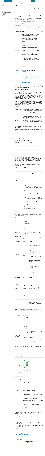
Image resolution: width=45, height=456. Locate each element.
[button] (40, 1)
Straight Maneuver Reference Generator (7, 12)
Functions (25, 3)
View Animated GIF (26, 370)
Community (14, 1)
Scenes (35, 3)
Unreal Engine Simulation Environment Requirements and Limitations (24, 19)
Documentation (16, 3)
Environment (3, 14)
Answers (42, 3)
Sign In (38, 1)
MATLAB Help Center (8, 1)
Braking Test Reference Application (19, 433)
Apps (32, 3)
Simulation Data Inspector (18, 439)
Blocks (29, 3)
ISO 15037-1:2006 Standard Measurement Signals (21, 438)
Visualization (17, 70)
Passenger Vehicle (4, 16)
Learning (18, 1)
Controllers (3, 15)
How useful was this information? (29, 441)
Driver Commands (4, 13)
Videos (38, 3)
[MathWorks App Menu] (42, 1)
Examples (21, 3)
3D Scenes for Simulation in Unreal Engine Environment (22, 434)
